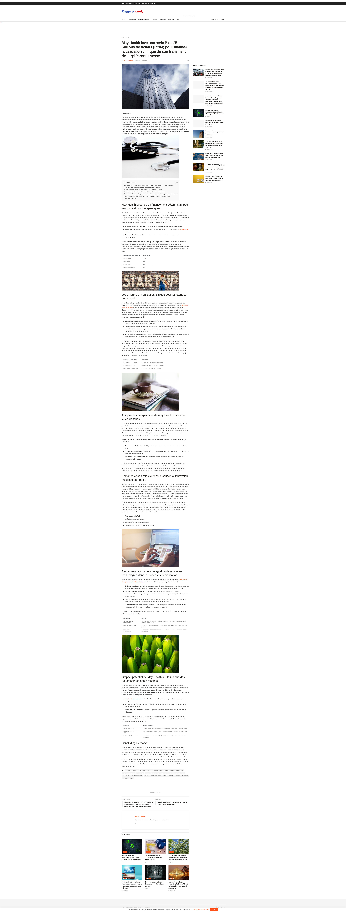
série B (165, 775)
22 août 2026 (149, 862)
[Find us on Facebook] (216, 907)
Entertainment (143, 19)
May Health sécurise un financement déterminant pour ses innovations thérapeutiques (148, 185)
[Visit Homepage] (132, 11)
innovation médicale (157, 773)
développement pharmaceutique (173, 770)
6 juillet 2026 (125, 890)
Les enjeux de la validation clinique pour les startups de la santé (142, 187)
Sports (171, 19)
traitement (185, 775)
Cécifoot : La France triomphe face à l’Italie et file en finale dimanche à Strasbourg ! (214, 155)
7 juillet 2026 (172, 862)
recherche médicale (136, 775)
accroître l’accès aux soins (134, 699)
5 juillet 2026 (148, 888)
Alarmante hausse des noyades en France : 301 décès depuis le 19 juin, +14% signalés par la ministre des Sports (214, 85)
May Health (126, 775)
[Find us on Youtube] (221, 907)
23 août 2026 (125, 862)
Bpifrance (149, 770)
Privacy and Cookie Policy (201, 909)
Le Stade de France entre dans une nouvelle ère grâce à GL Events (214, 122)
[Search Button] (223, 19)
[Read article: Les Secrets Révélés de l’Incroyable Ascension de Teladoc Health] (155, 846)
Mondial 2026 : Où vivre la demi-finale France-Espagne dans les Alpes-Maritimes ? (214, 178)
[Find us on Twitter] (218, 907)
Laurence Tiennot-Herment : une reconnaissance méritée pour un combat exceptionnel (178, 857)
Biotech (142, 770)
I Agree (214, 909)
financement (139, 773)
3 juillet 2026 (172, 890)
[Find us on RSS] (223, 907)
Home (123, 37)
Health (154, 19)
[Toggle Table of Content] (176, 182)
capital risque (158, 770)
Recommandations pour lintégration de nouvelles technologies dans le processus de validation (151, 194)
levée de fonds (180, 773)
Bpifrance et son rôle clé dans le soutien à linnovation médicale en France (145, 191)
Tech (178, 19)
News (123, 19)
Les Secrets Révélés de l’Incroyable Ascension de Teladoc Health (153, 857)
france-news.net (129, 907)
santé (146, 775)
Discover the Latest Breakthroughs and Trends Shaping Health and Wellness (131, 857)
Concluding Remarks (130, 198)
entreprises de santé (128, 773)
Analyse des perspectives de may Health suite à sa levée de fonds (143, 189)
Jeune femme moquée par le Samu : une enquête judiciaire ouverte (155, 884)
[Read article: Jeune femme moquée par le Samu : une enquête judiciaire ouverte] (155, 872)
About (123, 3)
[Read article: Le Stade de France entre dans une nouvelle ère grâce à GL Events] (198, 123)
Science (163, 19)
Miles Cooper (128, 60)
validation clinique (128, 778)
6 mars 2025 (138, 60)
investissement (169, 773)
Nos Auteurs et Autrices (131, 3)
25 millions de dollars (132, 770)
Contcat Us (153, 3)
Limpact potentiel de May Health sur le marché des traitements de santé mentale (147, 196)
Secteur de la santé (155, 775)
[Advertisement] (189, 10)
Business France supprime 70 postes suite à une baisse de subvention (214, 133)
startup (171, 775)
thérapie (177, 775)
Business (132, 19)
